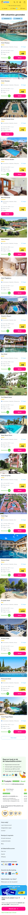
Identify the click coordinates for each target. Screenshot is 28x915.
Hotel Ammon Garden (7, 159)
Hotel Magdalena (6, 278)
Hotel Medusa (5, 43)
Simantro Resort (6, 316)
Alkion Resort (5, 239)
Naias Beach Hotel (6, 435)
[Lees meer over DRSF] (16, 775)
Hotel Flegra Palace (7, 717)
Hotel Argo (4, 516)
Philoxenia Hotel (6, 679)
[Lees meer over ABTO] (10, 775)
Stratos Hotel (5, 638)
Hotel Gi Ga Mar (6, 475)
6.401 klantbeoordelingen (18, 784)
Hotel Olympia (5, 81)
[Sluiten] (24, 898)
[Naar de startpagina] (5, 2)
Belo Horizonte (5, 197)
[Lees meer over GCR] (13, 775)
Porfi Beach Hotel (6, 397)
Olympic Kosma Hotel (7, 119)
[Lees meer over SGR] (7, 775)
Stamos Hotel (5, 560)
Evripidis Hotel (5, 600)
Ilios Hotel (4, 354)
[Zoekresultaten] (14, 2)
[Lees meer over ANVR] (4, 775)
